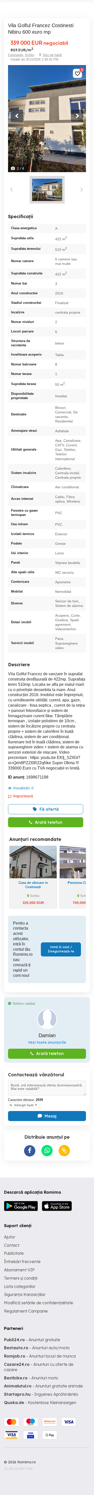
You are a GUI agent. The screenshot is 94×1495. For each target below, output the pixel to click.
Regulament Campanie (26, 1311)
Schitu (29, 55)
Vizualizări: (23, 788)
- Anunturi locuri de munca (40, 1356)
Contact (11, 1245)
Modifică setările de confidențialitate (38, 1302)
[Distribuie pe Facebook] (29, 1150)
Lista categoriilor (20, 1286)
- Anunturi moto (31, 1377)
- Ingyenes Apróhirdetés (41, 1394)
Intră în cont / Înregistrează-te (61, 949)
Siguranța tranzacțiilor (25, 1294)
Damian (47, 1035)
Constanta (15, 55)
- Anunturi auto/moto (37, 1347)
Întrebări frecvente (22, 1261)
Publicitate (14, 1253)
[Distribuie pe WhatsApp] (47, 1150)
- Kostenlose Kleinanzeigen (40, 1402)
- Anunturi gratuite (32, 1339)
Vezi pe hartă (52, 55)
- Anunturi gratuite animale (43, 1385)
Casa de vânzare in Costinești (33, 885)
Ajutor (9, 1236)
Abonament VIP (19, 1269)
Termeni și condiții (20, 1278)
